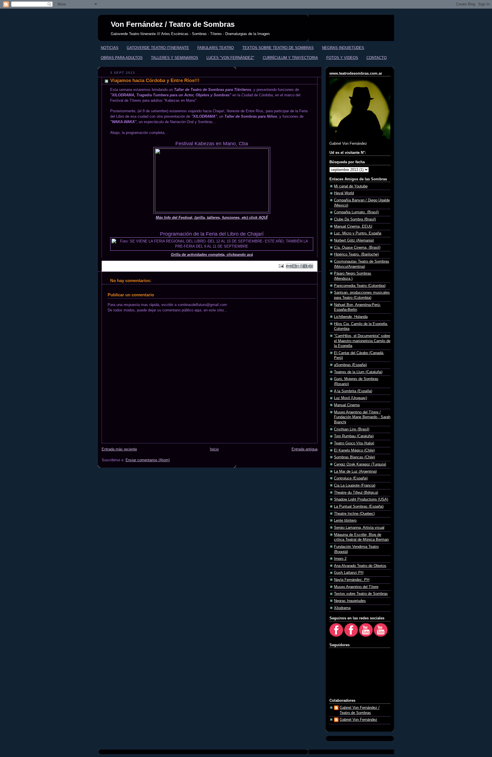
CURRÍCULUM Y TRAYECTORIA (290, 58)
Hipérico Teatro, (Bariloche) (356, 254)
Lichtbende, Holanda (351, 317)
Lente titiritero (345, 521)
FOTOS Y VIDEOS (342, 58)
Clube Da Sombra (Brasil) (355, 219)
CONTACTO (376, 58)
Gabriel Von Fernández (358, 720)
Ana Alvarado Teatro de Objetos (360, 566)
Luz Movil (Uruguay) (350, 398)
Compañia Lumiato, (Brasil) (356, 212)
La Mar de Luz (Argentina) (355, 472)
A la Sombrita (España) (353, 391)
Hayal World (344, 193)
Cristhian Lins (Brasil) (351, 429)
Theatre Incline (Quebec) (354, 514)
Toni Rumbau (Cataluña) (354, 436)
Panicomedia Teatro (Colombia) (360, 286)
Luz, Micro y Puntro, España (357, 233)
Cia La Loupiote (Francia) (354, 485)
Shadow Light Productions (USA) (361, 499)
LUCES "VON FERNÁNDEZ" (230, 58)
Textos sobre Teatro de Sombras (361, 594)
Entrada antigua (304, 449)
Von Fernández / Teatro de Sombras (173, 24)
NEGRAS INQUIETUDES (343, 48)
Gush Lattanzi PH (348, 573)
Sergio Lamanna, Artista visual (359, 528)
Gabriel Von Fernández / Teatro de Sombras (360, 710)
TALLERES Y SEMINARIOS (174, 58)
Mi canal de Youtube (351, 186)
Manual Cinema (347, 405)
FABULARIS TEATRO (215, 48)
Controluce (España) (351, 478)
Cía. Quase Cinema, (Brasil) (357, 248)
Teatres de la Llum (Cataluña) (358, 372)
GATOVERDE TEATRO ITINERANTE (158, 48)
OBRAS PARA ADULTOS (122, 58)
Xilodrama (342, 608)
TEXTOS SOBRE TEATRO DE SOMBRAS (278, 48)
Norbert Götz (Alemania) (354, 240)
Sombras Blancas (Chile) (354, 457)
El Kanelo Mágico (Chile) (354, 450)
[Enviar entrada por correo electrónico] (281, 266)
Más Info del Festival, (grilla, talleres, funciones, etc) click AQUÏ (212, 218)
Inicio (214, 449)
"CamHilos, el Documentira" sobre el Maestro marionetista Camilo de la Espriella (362, 341)
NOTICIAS (109, 48)
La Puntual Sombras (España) (359, 507)
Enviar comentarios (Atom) (148, 460)
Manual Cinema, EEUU (353, 226)
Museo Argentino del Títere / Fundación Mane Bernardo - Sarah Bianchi (362, 417)
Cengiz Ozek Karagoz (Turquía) (360, 464)
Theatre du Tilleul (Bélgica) (356, 493)
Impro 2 (340, 559)
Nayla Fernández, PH (351, 580)
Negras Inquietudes (350, 601)
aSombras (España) (350, 365)
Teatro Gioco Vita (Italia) (354, 443)
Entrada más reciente (119, 449)
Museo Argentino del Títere (356, 587)
